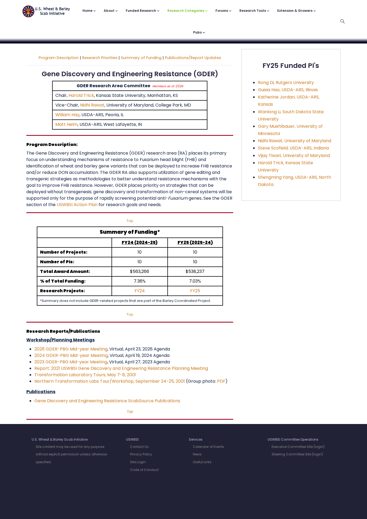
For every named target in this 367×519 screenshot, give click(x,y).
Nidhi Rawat (92, 105)
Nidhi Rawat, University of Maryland (294, 141)
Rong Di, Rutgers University (286, 82)
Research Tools (252, 10)
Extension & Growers (294, 10)
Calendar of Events (208, 446)
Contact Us (139, 446)
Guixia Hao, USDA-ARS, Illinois (288, 90)
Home (87, 10)
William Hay (67, 115)
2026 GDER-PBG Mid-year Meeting (70, 349)
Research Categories (185, 10)
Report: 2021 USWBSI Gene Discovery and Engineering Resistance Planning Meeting (121, 368)
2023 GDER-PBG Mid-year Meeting (70, 362)
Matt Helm (66, 124)
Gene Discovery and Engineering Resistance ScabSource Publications (107, 401)
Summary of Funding (141, 57)
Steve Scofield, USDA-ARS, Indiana (293, 148)
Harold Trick (81, 95)
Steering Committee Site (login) (297, 454)
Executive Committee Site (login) (298, 446)
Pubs (197, 32)
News (197, 454)
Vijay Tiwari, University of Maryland (294, 155)
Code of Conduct (144, 469)
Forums (221, 10)
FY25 (195, 291)
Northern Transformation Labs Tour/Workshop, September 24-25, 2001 (109, 381)
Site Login (138, 462)
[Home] (46, 8)
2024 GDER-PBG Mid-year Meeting (71, 355)
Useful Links (202, 462)
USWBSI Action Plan (77, 205)
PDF (221, 381)
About (109, 10)
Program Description (59, 57)
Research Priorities (99, 57)
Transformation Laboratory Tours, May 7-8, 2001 (85, 375)
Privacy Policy (141, 454)
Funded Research (141, 10)
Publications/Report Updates (193, 57)
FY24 (140, 291)
